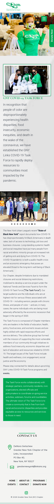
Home (12, 480)
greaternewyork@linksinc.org (31, 466)
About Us (24, 480)
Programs (39, 480)
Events (12, 484)
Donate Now (39, 484)
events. (6, 373)
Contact (24, 484)
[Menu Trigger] (44, 19)
